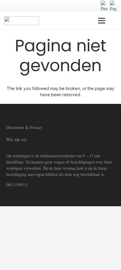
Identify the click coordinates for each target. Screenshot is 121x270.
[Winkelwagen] (114, 21)
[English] (113, 6)
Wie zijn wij (16, 139)
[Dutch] (104, 6)
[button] (88, 6)
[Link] (21, 20)
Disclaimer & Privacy (24, 127)
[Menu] (101, 20)
